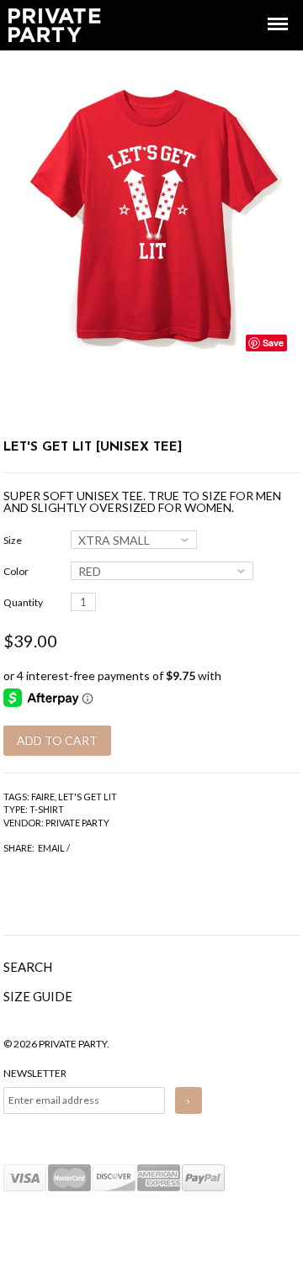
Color (16, 571)
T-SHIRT (46, 809)
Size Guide (37, 996)
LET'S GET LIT (87, 796)
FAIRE (43, 796)
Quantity (23, 602)
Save (273, 342)
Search (27, 966)
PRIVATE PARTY (77, 822)
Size (12, 540)
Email (51, 847)
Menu (266, 9)
